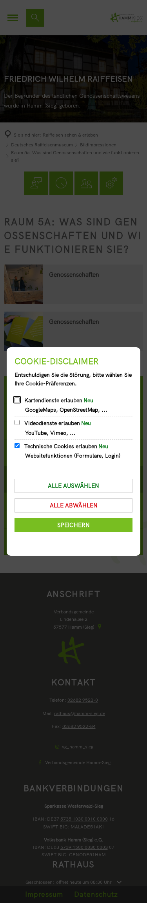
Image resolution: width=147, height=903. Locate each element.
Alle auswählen (73, 485)
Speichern (73, 525)
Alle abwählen (74, 505)
